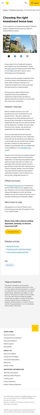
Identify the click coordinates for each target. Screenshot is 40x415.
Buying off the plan (13, 246)
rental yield (10, 68)
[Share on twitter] (9, 56)
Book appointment (13, 231)
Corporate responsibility (11, 359)
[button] (2, 3)
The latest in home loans (16, 10)
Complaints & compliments (12, 338)
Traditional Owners (27, 396)
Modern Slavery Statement (12, 384)
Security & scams (9, 335)
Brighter (5, 10)
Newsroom (7, 362)
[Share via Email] (27, 56)
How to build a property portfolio (17, 252)
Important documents (11, 372)
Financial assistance (10, 341)
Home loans (9, 265)
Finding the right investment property (19, 249)
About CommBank (10, 353)
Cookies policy (8, 378)
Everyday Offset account (15, 185)
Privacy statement (9, 381)
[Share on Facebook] (15, 56)
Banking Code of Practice (12, 375)
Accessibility (8, 346)
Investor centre (8, 365)
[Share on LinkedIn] (21, 56)
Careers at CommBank (11, 356)
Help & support (9, 344)
